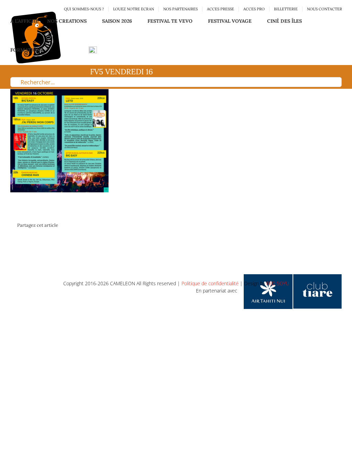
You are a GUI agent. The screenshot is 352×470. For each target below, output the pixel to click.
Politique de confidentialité (210, 283)
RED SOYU (277, 283)
